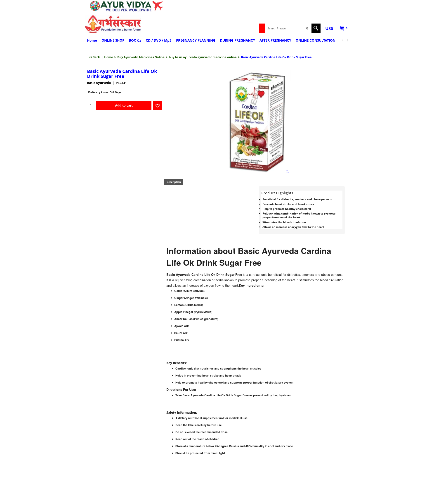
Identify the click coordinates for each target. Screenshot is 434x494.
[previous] (343, 40)
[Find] (316, 28)
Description (174, 182)
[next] (347, 40)
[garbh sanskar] (124, 24)
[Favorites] (157, 105)
